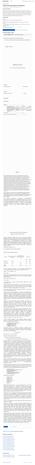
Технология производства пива (8, 436)
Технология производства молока (8, 446)
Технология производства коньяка (9, 442)
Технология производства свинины (9, 445)
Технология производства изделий (9, 456)
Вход (23, 1)
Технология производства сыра (8, 443)
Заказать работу (31, 1)
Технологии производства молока (8, 455)
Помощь (26, 1)
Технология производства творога (9, 439)
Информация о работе (13, 431)
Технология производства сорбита (9, 449)
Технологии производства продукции (24, 455)
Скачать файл (20, 34)
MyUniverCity (9, 462)
